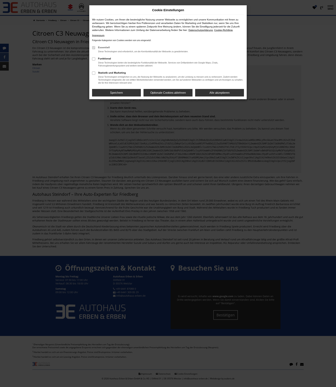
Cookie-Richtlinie (223, 30)
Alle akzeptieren (219, 92)
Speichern (116, 92)
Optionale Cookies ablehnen (168, 92)
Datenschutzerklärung (200, 30)
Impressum (98, 35)
